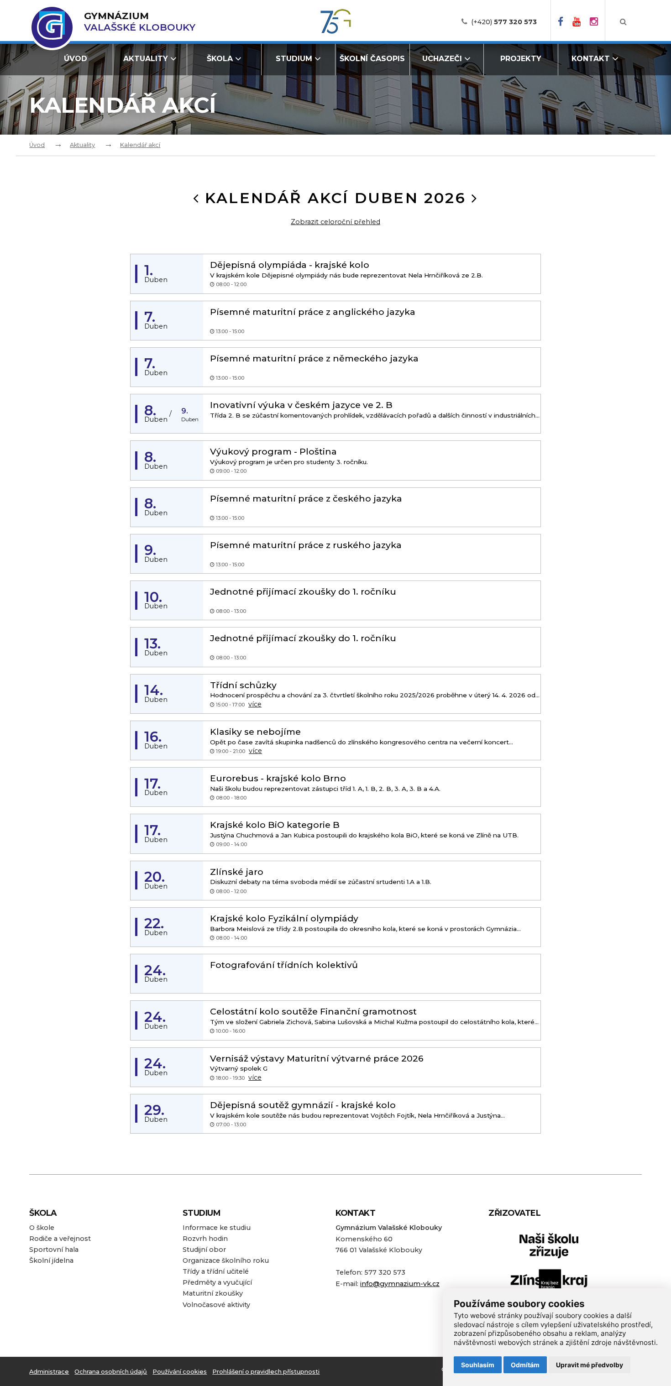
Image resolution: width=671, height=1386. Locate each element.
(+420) (504, 22)
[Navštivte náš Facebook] (560, 21)
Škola (220, 58)
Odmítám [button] (525, 1365)
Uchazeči (442, 58)
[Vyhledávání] (623, 21)
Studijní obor (204, 1249)
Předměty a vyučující (217, 1282)
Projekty (520, 58)
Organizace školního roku (226, 1260)
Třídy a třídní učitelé (216, 1271)
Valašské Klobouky (139, 21)
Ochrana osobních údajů (110, 1371)
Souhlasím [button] (477, 1365)
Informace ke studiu (217, 1228)
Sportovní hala (54, 1249)
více (255, 704)
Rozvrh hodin (205, 1238)
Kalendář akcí (140, 144)
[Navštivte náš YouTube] (576, 21)
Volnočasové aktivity (216, 1305)
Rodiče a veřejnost (60, 1238)
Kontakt (590, 58)
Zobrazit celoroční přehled (335, 222)
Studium (294, 58)
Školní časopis (372, 58)
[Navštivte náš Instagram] (594, 21)
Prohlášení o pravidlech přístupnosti (266, 1371)
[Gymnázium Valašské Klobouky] (52, 27)
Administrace (49, 1371)
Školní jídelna (51, 1260)
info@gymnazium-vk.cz (400, 1284)
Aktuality (145, 58)
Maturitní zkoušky (213, 1293)
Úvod (75, 58)
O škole (41, 1228)
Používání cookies (179, 1371)
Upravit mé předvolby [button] (589, 1365)
